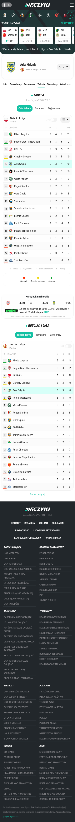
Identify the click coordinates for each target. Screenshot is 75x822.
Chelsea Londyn (47, 584)
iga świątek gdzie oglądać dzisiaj (18, 629)
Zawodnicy (16, 84)
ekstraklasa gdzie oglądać (18, 636)
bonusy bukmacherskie (16, 799)
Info (5, 84)
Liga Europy (10, 558)
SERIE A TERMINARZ (48, 648)
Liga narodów (11, 603)
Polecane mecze (48, 723)
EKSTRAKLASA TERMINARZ (52, 633)
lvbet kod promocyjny (51, 783)
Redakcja (29, 523)
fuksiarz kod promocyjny (18, 783)
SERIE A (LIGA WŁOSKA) (15, 588)
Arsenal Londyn (48, 579)
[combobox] (63, 67)
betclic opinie (46, 767)
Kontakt (16, 523)
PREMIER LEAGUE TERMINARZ (53, 638)
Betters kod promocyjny (17, 793)
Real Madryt (46, 558)
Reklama (43, 523)
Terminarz (29, 84)
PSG (41, 595)
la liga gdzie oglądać (15, 622)
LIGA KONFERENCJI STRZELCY (18, 702)
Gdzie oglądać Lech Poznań (18, 678)
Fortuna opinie (12, 757)
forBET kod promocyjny (17, 767)
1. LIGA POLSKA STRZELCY (16, 738)
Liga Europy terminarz (51, 622)
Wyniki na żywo (11, 23)
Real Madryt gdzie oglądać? (19, 773)
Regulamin (58, 523)
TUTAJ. (47, 312)
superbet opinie (12, 762)
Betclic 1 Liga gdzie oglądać (19, 655)
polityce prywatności (11, 816)
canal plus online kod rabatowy (16, 648)
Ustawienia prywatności (46, 530)
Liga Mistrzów (11, 553)
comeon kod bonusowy (52, 799)
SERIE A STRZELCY (12, 723)
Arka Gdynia (55, 49)
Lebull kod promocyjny (52, 793)
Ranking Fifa (46, 712)
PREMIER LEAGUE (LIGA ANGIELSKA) (15, 576)
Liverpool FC (46, 563)
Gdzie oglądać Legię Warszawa (14, 671)
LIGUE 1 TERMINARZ (48, 659)
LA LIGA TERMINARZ (48, 643)
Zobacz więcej (37, 494)
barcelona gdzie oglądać (18, 617)
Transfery (52, 84)
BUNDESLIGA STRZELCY (15, 728)
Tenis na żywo (46, 702)
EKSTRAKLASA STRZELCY (16, 707)
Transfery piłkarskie (50, 728)
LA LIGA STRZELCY (12, 717)
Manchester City (48, 590)
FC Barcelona (46, 553)
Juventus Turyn (47, 600)
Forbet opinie (11, 778)
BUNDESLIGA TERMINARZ (51, 653)
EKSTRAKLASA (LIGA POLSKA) (18, 569)
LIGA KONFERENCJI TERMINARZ (54, 627)
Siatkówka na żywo (49, 691)
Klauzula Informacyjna (27, 538)
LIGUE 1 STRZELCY (12, 733)
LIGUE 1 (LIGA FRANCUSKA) (16, 598)
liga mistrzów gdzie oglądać (55, 738)
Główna (5, 49)
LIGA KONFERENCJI (13, 563)
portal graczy (53, 538)
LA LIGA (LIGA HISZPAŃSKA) (16, 583)
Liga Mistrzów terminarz (52, 617)
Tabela (41, 84)
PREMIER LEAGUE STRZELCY (17, 712)
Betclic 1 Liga (38, 49)
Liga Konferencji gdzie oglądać (16, 662)
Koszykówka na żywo (51, 707)
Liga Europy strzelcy (15, 696)
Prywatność (22, 530)
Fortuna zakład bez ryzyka (54, 788)
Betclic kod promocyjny (52, 762)
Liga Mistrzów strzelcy (16, 691)
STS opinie (9, 752)
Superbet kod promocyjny (53, 773)
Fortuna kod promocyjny (53, 757)
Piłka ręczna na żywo (51, 696)
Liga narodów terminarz (52, 664)
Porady (43, 717)
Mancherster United (50, 569)
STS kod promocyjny (50, 752)
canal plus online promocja (19, 641)
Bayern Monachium (49, 574)
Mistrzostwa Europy (50, 733)
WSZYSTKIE (67, 23)
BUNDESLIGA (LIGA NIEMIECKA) (18, 593)
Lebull (7, 788)
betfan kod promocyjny (52, 778)
